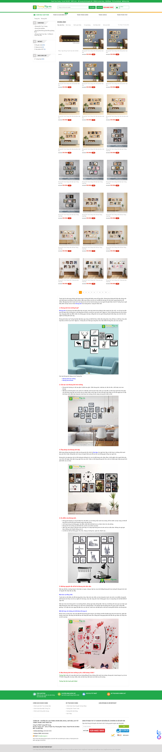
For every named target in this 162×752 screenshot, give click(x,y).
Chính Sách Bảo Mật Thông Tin (42, 708)
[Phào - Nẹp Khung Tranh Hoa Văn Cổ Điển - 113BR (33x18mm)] (69, 39)
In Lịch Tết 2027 (66, 1)
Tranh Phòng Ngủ (57, 749)
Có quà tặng (87, 25)
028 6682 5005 (108, 7)
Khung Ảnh (44, 18)
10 (105, 292)
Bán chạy (68, 25)
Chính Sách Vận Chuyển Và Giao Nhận (77, 706)
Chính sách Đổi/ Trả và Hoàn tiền (42, 706)
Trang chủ (37, 18)
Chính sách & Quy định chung (41, 711)
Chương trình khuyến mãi (85, 1)
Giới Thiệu (69, 713)
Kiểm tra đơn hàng (99, 1)
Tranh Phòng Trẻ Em (66, 749)
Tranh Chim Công (102, 749)
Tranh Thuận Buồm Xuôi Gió (91, 749)
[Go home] (42, 7)
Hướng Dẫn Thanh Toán (73, 708)
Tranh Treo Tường (56, 1)
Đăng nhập (126, 1)
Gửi (124, 726)
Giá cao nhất (106, 25)
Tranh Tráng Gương (82, 14)
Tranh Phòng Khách (48, 749)
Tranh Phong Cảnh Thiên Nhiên (113, 749)
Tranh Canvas (103, 14)
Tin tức (75, 1)
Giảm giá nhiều (77, 25)
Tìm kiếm (92, 7)
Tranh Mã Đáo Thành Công (78, 749)
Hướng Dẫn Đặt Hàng (72, 711)
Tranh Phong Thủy (122, 14)
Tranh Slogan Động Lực (60, 14)
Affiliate (109, 1)
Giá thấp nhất (96, 25)
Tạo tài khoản (117, 1)
